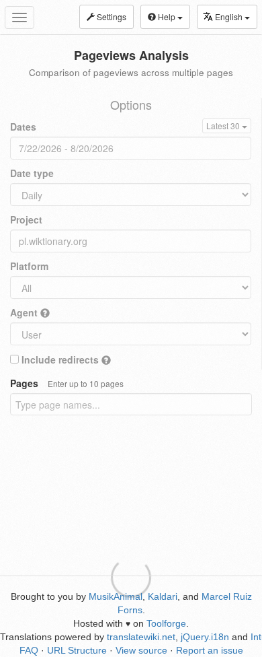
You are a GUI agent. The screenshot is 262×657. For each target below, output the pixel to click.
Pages (67, 383)
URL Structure (77, 650)
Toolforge (166, 623)
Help (166, 16)
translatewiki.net (141, 636)
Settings (110, 16)
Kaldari (162, 596)
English (230, 16)
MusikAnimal (115, 596)
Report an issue (209, 650)
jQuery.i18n (205, 636)
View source (141, 650)
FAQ (28, 650)
